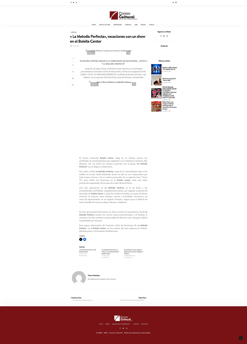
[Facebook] (71, 2)
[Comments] (73, 85)
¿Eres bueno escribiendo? (121, 324)
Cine (136, 25)
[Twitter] (73, 2)
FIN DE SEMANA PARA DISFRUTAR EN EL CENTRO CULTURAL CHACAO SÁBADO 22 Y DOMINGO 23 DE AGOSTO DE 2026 (169, 92)
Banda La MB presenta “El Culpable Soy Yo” (169, 68)
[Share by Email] (73, 78)
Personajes (118, 25)
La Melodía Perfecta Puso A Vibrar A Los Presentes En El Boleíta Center (110, 252)
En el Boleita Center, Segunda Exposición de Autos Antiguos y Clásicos (133, 252)
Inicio (94, 25)
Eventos (128, 25)
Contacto (144, 324)
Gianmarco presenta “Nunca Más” (169, 79)
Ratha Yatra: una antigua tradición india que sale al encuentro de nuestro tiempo (169, 105)
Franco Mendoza (94, 275)
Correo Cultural (115, 333)
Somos (107, 324)
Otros (151, 25)
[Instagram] (76, 2)
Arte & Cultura (104, 25)
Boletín (136, 324)
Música (143, 25)
